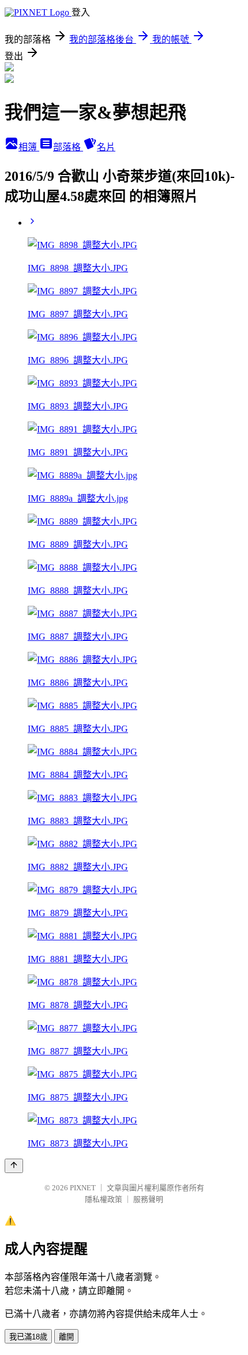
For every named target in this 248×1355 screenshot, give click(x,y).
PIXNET (83, 1187)
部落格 (68, 147)
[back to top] (14, 1166)
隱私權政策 (103, 1199)
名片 (106, 147)
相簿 (28, 147)
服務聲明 (148, 1199)
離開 (66, 1337)
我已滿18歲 (28, 1337)
